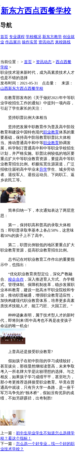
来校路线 (63, 42)
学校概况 (33, 37)
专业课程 (17, 37)
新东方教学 (52, 37)
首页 (4, 37)
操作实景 (29, 42)
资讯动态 (46, 42)
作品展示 (13, 42)
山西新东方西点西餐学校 (21, 88)
